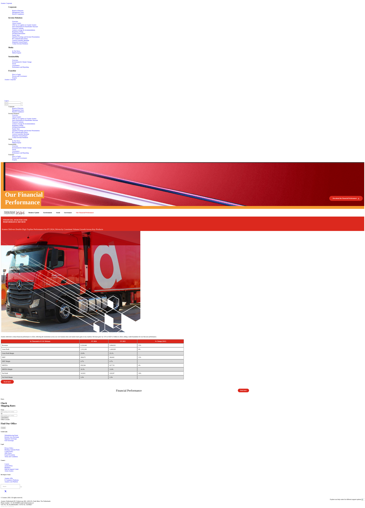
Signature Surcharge (11, 439)
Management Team (18, 12)
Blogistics (7, 467)
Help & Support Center (12, 469)
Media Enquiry (16, 53)
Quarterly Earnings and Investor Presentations (26, 37)
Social (14, 63)
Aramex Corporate (6, 3)
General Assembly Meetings (20, 40)
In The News (16, 51)
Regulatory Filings (17, 32)
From (2, 410)
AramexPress (9, 466)
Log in (7, 101)
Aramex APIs (9, 478)
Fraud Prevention (10, 455)
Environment (47, 212)
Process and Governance (19, 76)
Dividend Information (18, 33)
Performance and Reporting (20, 67)
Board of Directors (17, 10)
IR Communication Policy (20, 38)
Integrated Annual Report (19, 42)
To (1, 413)
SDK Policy (8, 453)
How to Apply (16, 74)
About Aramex (16, 23)
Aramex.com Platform (11, 482)
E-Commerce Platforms (12, 480)
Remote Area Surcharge (12, 437)
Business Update (34, 212)
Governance (15, 65)
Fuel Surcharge (9, 440)
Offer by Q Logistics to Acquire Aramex (24, 25)
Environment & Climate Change (22, 62)
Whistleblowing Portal (11, 435)
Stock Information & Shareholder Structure (25, 26)
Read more (7, 382)
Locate (3, 427)
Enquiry (14, 78)
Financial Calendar (17, 28)
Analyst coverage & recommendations (23, 30)
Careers (7, 464)
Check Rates (5, 417)
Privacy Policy (9, 448)
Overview (15, 21)
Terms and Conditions (11, 456)
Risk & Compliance (18, 14)
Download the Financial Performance (345, 198)
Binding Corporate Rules (12, 450)
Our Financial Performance (85, 212)
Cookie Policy (9, 451)
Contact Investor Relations (20, 44)
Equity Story (16, 35)
